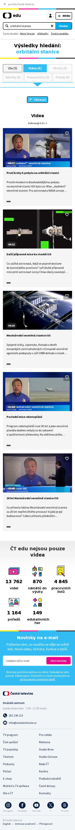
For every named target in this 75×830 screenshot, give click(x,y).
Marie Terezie (27, 33)
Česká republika (59, 33)
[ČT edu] (12, 17)
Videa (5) (35, 68)
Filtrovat (40, 99)
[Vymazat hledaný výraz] (52, 26)
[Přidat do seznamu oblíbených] (67, 133)
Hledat (63, 26)
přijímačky (42, 33)
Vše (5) (12, 68)
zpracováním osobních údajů (37, 679)
